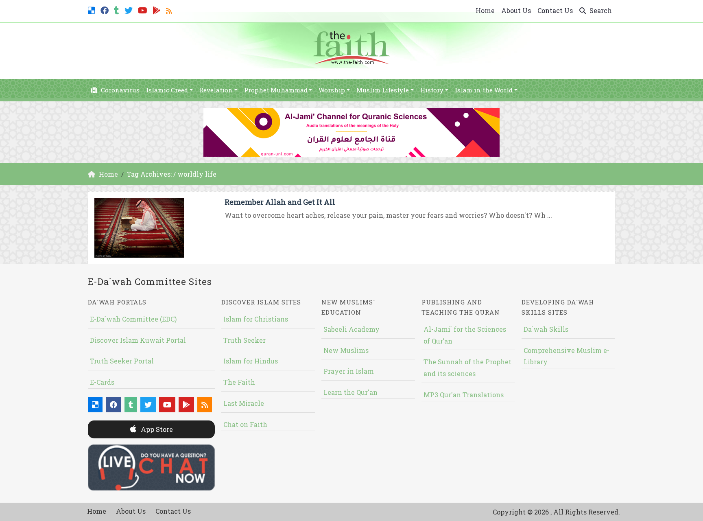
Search (600, 10)
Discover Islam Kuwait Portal (138, 340)
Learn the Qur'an (350, 392)
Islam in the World (484, 90)
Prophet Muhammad (276, 90)
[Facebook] (105, 9)
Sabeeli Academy (351, 329)
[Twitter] (129, 9)
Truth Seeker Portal (122, 361)
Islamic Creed (167, 90)
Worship (332, 90)
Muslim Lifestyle (382, 90)
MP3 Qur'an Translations (464, 394)
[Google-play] (158, 9)
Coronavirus (119, 90)
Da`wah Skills (546, 329)
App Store (156, 429)
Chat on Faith (245, 424)
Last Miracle (243, 403)
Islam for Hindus (250, 361)
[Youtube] (143, 9)
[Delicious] (92, 9)
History (431, 90)
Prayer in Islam (348, 371)
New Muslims (346, 350)
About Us (516, 10)
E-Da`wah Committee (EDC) (133, 319)
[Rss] (170, 9)
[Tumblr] (117, 9)
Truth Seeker (244, 340)
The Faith (239, 382)
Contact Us (555, 10)
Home (485, 10)
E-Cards (102, 382)
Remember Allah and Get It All (280, 202)
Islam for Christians (255, 319)
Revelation (216, 90)
